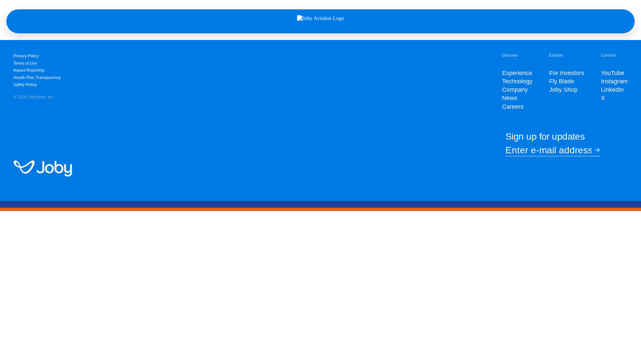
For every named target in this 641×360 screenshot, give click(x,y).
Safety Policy (25, 84)
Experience (517, 73)
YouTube (612, 73)
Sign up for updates (545, 136)
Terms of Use (25, 63)
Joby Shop (563, 89)
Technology (517, 81)
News (509, 98)
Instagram (614, 81)
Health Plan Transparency (37, 77)
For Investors (566, 73)
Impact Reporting (28, 70)
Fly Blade (561, 81)
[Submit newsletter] (596, 150)
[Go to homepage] (42, 169)
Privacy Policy (26, 56)
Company (515, 89)
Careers (512, 106)
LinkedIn (612, 89)
